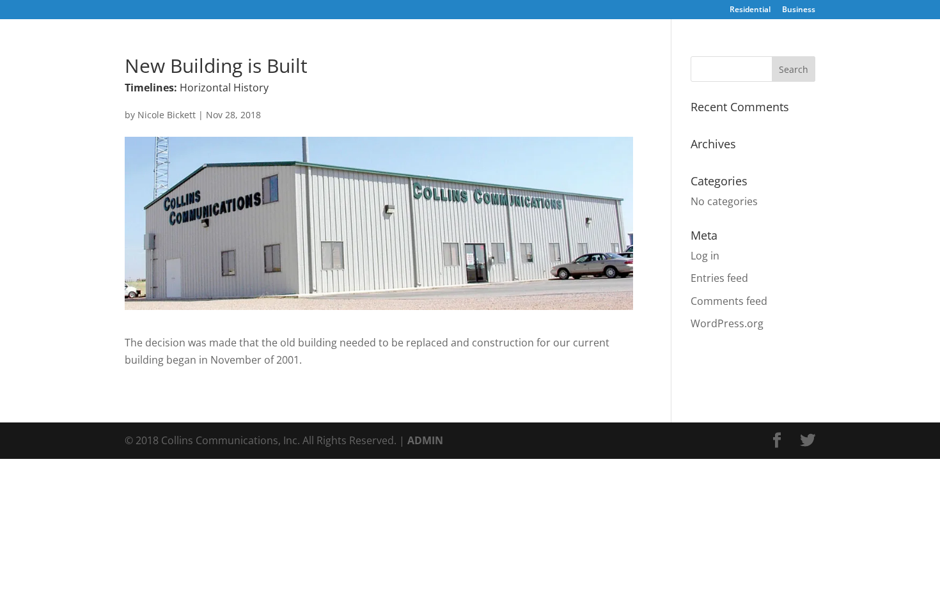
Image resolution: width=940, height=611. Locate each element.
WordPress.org (727, 323)
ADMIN (425, 440)
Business (798, 10)
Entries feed (719, 278)
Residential (750, 10)
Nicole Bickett (166, 115)
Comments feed (729, 301)
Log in (705, 256)
